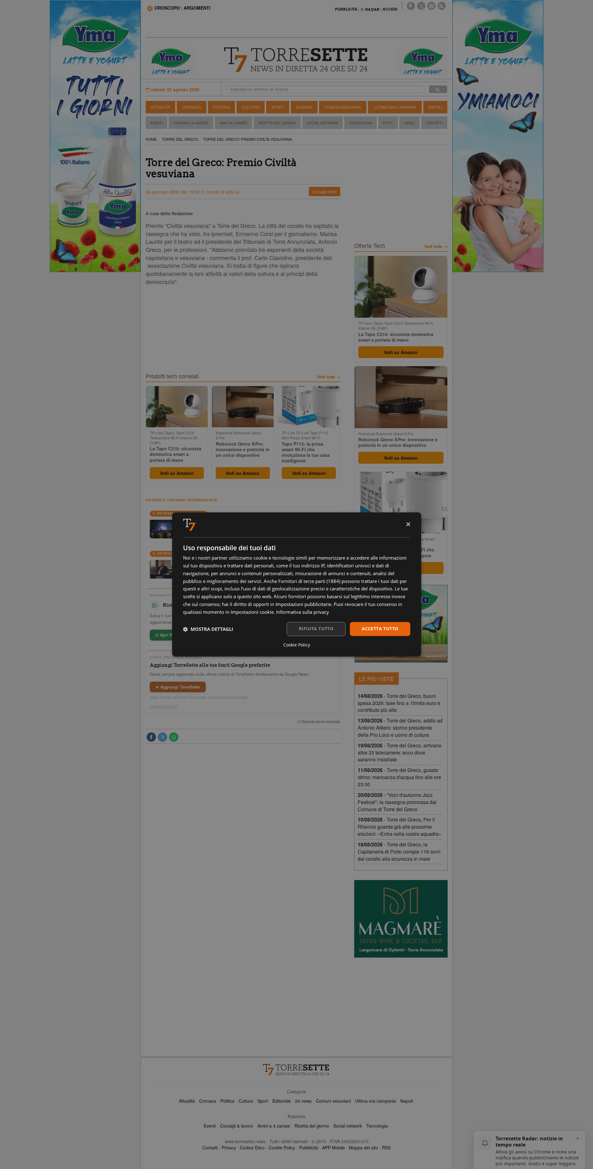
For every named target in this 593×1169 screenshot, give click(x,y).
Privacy (229, 1147)
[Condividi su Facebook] (151, 737)
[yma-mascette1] (423, 60)
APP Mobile (333, 1147)
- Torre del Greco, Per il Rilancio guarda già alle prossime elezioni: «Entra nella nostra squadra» (399, 826)
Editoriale (281, 1101)
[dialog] (296, 584)
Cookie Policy (282, 1147)
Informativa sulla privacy (302, 612)
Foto (388, 122)
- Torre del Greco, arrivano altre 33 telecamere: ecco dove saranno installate (399, 752)
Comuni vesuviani (333, 1101)
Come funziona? (164, 706)
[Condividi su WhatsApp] (173, 737)
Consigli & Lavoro (191, 122)
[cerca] (438, 89)
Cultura (251, 107)
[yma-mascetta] (170, 60)
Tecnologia (360, 122)
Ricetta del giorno (277, 122)
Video (409, 122)
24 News (304, 107)
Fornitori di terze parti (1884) (309, 581)
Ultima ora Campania (395, 107)
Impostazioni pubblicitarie (303, 604)
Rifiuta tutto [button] (316, 629)
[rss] (442, 6)
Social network (347, 1126)
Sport (277, 107)
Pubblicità (308, 1147)
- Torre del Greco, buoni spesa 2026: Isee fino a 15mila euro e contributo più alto (399, 703)
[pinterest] (431, 6)
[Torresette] (297, 60)
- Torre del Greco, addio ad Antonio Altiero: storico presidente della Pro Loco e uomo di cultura (400, 727)
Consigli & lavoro (236, 1126)
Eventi (156, 122)
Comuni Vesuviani (343, 107)
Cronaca (191, 107)
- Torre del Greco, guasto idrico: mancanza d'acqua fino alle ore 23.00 (399, 777)
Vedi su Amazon (177, 473)
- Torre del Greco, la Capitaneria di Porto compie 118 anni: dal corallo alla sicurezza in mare (399, 851)
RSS (386, 1147)
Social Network (322, 122)
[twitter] (421, 6)
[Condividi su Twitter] (162, 737)
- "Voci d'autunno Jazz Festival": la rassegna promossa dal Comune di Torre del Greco (397, 802)
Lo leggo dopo (324, 191)
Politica (221, 107)
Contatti (434, 122)
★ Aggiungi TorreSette (177, 687)
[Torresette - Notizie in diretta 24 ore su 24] (296, 1070)
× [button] (408, 524)
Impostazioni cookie (252, 612)
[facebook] (411, 6)
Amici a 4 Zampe (233, 122)
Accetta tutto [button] (380, 629)
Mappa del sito (363, 1147)
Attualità (160, 107)
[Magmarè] (401, 919)
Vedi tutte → (328, 377)
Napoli (435, 107)
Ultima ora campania (375, 1101)
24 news (303, 1101)
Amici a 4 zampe (273, 1126)
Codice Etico (252, 1147)
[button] (208, 629)
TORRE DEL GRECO (180, 139)
